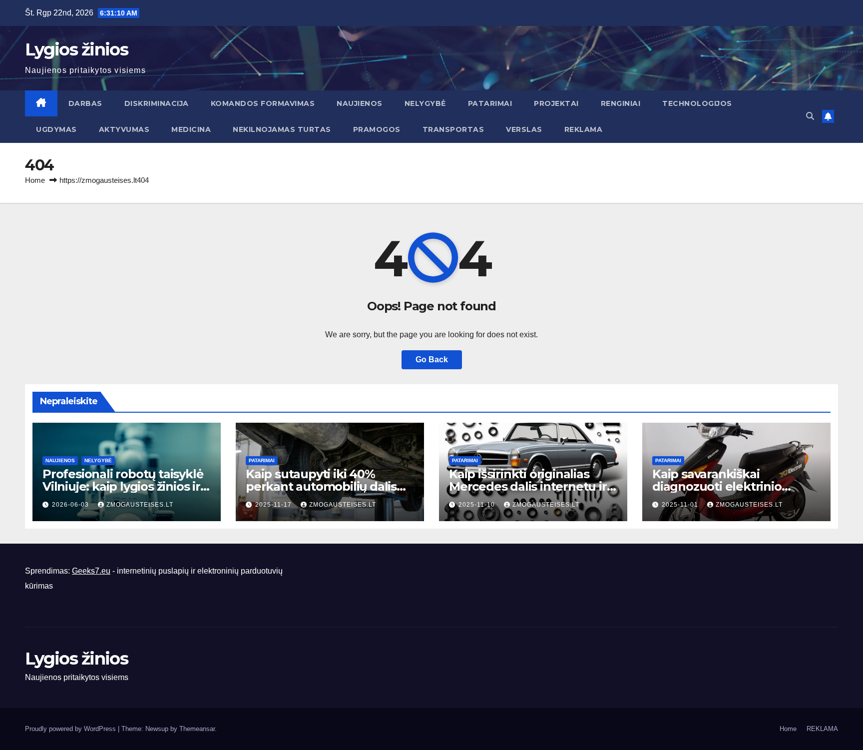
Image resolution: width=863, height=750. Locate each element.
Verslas (524, 129)
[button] (810, 116)
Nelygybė (425, 103)
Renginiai (621, 103)
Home (35, 180)
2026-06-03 (71, 504)
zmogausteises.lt (139, 504)
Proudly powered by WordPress (71, 729)
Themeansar (197, 729)
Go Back (432, 359)
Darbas (85, 103)
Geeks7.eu (91, 571)
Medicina (191, 129)
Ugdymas (56, 129)
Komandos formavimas (263, 103)
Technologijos (697, 103)
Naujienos (360, 103)
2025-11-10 (477, 504)
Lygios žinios (76, 49)
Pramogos (377, 129)
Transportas (453, 129)
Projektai (556, 103)
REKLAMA (583, 129)
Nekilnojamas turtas (282, 129)
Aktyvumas (124, 129)
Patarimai (490, 103)
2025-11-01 (681, 504)
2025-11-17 (274, 504)
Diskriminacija (156, 103)
